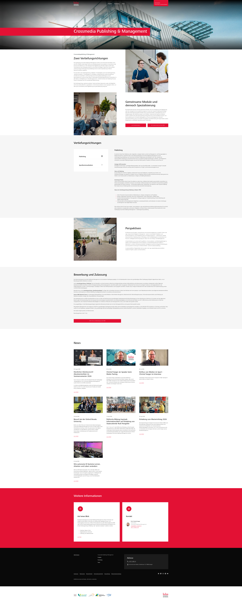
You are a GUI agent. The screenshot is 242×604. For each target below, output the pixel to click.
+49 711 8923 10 (132, 561)
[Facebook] (158, 573)
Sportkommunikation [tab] (86, 165)
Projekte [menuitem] (110, 3)
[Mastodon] (160, 573)
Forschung (100, 559)
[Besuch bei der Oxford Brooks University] (88, 404)
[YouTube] (167, 573)
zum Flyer (79, 537)
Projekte (99, 557)
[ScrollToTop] (239, 601)
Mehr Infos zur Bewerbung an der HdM (97, 320)
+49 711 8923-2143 (135, 527)
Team (99, 562)
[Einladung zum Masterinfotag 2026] (153, 404)
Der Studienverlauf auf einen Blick (158, 125)
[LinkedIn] (165, 573)
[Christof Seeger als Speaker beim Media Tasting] (121, 357)
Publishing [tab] (82, 156)
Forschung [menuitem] (116, 3)
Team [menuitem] (123, 3)
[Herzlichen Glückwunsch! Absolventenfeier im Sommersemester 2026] (88, 357)
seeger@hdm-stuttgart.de (136, 525)
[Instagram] (163, 573)
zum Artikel (76, 392)
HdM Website (76, 554)
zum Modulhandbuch (135, 125)
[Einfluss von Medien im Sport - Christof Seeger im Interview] (153, 357)
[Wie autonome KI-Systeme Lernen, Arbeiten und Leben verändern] (88, 449)
